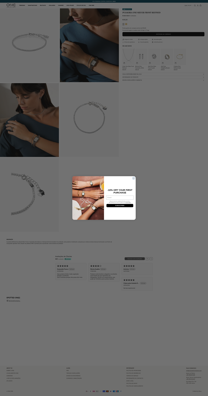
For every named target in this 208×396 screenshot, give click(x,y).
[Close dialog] (133, 178)
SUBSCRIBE (120, 205)
